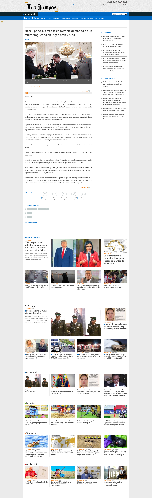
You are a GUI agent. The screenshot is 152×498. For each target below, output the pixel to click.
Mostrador (112, 5)
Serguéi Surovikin (43, 209)
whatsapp (114, 2)
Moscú (29, 217)
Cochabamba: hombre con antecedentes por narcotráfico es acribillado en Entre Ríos (113, 52)
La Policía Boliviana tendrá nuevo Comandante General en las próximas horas (114, 38)
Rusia (29, 213)
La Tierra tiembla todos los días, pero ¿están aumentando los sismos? (113, 84)
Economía (56, 18)
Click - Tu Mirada (121, 5)
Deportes (78, 5)
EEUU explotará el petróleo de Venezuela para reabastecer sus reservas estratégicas (113, 69)
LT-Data (101, 18)
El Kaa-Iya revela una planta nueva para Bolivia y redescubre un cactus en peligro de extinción (114, 60)
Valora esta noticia (31, 193)
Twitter (111, 2)
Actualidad (70, 5)
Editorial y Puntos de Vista (89, 18)
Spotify (126, 2)
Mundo (43, 18)
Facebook (108, 2)
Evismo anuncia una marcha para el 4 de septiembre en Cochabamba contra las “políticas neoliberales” (114, 92)
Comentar (84, 91)
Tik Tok (121, 2)
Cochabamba (66, 18)
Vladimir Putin (32, 209)
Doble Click (91, 5)
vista (24, 309)
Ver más (25, 240)
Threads (124, 2)
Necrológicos (104, 5)
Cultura (84, 5)
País (49, 18)
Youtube (119, 2)
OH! (97, 5)
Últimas (36, 18)
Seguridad (75, 18)
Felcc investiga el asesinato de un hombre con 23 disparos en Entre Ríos (114, 117)
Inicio (28, 18)
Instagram (116, 2)
